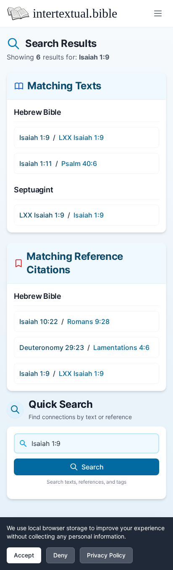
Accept (24, 555)
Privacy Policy (106, 555)
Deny (60, 555)
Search (92, 467)
